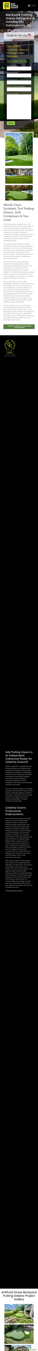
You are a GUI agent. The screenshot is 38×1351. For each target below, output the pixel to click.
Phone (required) (12, 73)
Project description (13, 93)
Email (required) (12, 80)
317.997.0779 (17, 61)
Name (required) (12, 66)
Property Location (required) (16, 86)
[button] (29, 5)
